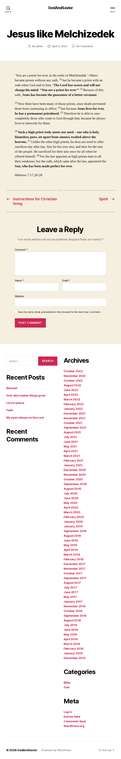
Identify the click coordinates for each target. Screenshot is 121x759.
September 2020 (75, 484)
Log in (68, 712)
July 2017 (70, 587)
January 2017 (73, 601)
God (66, 687)
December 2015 (75, 658)
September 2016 (75, 615)
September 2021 (75, 427)
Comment (21, 249)
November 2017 (74, 568)
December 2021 (74, 413)
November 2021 (74, 418)
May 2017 (70, 597)
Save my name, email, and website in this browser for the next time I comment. (59, 312)
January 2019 (73, 526)
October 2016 (73, 611)
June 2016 (71, 629)
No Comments (84, 46)
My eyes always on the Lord (25, 417)
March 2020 (72, 512)
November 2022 (75, 376)
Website (19, 296)
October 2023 (73, 371)
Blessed (11, 388)
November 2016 (75, 606)
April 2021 (71, 451)
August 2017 (72, 582)
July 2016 (70, 625)
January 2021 (73, 465)
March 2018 (72, 554)
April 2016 (71, 639)
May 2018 (70, 545)
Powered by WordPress (56, 750)
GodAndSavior (60, 8)
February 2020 (74, 517)
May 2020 (71, 502)
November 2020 (75, 474)
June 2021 (71, 441)
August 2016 (72, 620)
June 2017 (71, 592)
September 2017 (75, 578)
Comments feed (75, 721)
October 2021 (73, 423)
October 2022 (73, 380)
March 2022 (72, 399)
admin (39, 46)
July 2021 (70, 437)
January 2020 (73, 521)
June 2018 (71, 540)
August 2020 (72, 488)
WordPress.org (74, 726)
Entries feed (72, 716)
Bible (67, 682)
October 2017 (73, 573)
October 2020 (73, 479)
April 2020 (71, 507)
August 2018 (72, 535)
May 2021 (70, 446)
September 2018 (75, 531)
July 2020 (71, 493)
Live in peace (15, 402)
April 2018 (71, 550)
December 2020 (75, 470)
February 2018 (74, 559)
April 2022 (71, 394)
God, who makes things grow (25, 395)
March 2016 (72, 644)
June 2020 (71, 498)
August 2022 (72, 385)
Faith (9, 410)
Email (66, 280)
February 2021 (73, 460)
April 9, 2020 (59, 46)
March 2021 (72, 455)
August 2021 (72, 432)
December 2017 (74, 564)
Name (19, 280)
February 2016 (74, 648)
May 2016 (70, 634)
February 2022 (74, 404)
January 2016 (73, 653)
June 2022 (71, 390)
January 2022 (73, 408)
